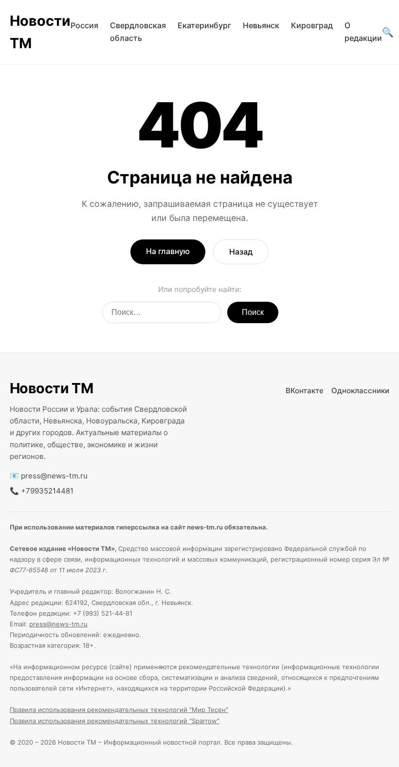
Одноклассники (360, 390)
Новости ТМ (40, 32)
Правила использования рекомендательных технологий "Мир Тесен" (119, 709)
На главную (168, 251)
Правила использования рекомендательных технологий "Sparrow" (114, 721)
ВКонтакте (305, 390)
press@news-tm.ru (54, 475)
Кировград (312, 25)
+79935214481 (47, 490)
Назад (241, 251)
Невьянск (261, 25)
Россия (84, 25)
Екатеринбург (204, 25)
